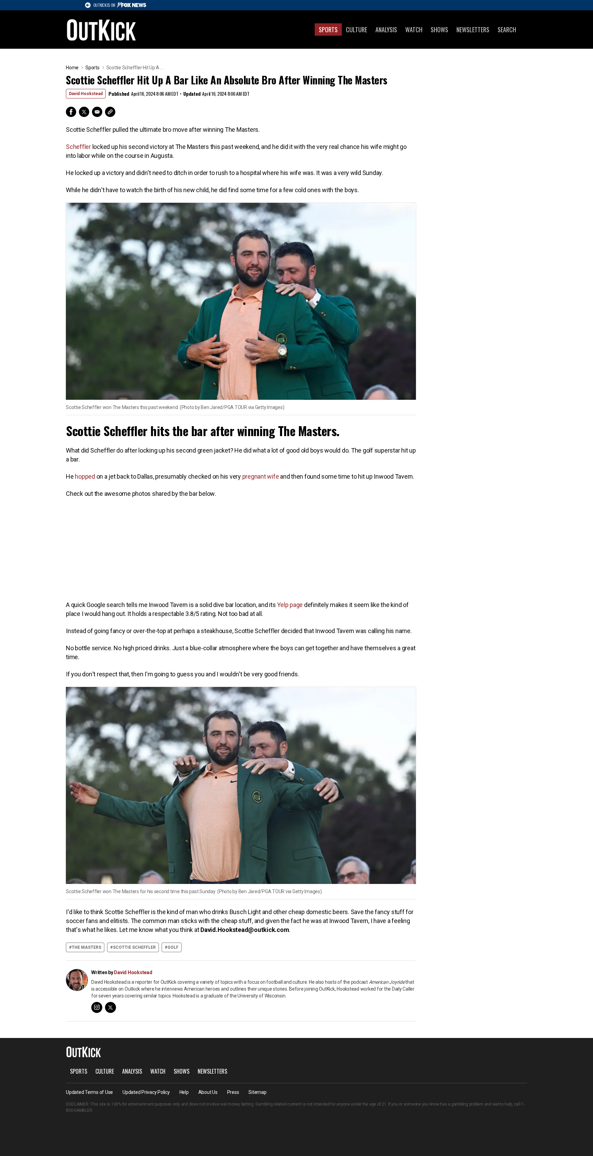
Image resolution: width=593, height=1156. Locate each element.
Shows (439, 29)
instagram (96, 1007)
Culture (356, 29)
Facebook (71, 112)
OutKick (101, 29)
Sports (328, 29)
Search (507, 29)
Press (233, 1092)
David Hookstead (86, 93)
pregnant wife (260, 476)
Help (184, 1092)
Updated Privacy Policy (146, 1092)
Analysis (386, 29)
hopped (85, 476)
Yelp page (290, 604)
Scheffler (78, 146)
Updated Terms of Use (89, 1092)
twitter (110, 1007)
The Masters (86, 947)
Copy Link (110, 112)
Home (72, 67)
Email (97, 112)
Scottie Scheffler (134, 947)
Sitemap (257, 1092)
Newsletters (472, 29)
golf (172, 947)
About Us (208, 1092)
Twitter (84, 112)
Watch (413, 29)
